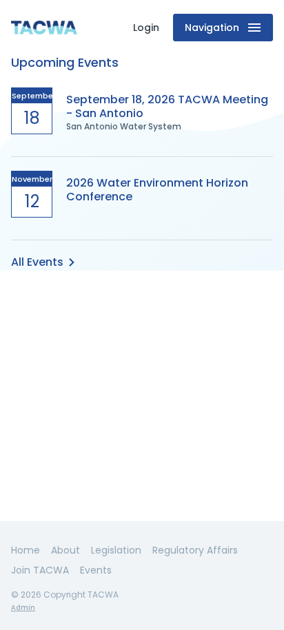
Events (96, 570)
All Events (37, 262)
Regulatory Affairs (195, 550)
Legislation (116, 550)
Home (25, 550)
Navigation (212, 27)
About (65, 550)
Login (146, 27)
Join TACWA (40, 570)
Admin (23, 607)
